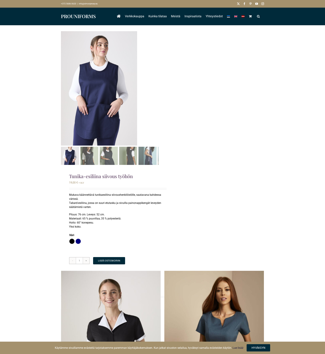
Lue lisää (238, 347)
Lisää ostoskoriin (109, 260)
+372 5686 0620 (68, 4)
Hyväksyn (258, 347)
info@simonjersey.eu (88, 4)
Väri (71, 235)
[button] (258, 16)
